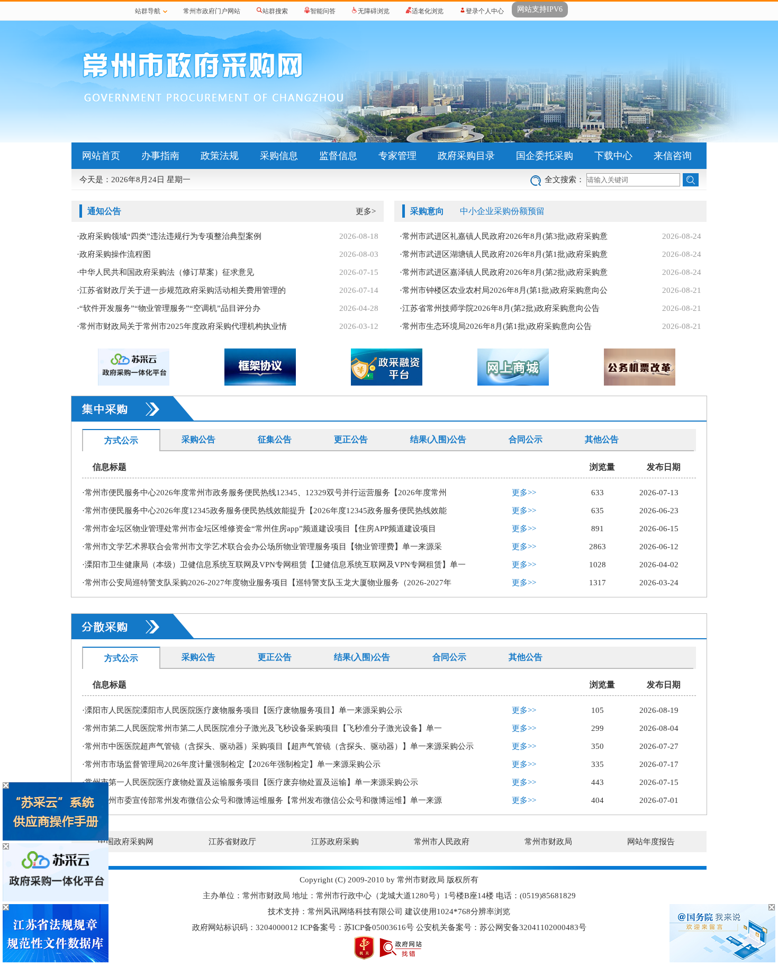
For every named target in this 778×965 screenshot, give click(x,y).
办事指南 (160, 155)
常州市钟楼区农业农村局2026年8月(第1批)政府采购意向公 (505, 290)
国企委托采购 (544, 155)
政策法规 (220, 155)
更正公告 (351, 439)
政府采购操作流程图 (115, 254)
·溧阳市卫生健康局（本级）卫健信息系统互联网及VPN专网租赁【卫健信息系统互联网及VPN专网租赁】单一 (274, 564)
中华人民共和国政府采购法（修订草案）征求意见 (166, 272)
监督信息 (338, 155)
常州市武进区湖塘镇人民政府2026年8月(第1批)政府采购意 (505, 254)
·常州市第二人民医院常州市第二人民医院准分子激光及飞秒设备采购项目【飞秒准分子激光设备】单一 (262, 728)
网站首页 (101, 155)
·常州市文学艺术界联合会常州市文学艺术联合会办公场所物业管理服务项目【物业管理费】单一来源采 (262, 546)
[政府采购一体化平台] (55, 899)
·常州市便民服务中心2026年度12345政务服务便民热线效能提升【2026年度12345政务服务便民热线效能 (264, 510)
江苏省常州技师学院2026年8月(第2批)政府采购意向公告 (501, 308)
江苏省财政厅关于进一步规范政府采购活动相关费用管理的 (182, 290)
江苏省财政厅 (232, 841)
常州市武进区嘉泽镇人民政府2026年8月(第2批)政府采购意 (505, 272)
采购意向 (427, 211)
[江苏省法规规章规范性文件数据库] (55, 959)
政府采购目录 (466, 155)
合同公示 (525, 439)
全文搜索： (564, 179)
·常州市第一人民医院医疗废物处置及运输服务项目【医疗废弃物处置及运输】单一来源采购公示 (250, 782)
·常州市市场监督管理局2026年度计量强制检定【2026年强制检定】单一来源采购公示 (231, 764)
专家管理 (397, 155)
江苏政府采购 (335, 841)
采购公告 (198, 439)
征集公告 (275, 439)
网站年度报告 (651, 841)
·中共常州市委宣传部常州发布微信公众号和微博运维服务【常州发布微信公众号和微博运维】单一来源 (262, 800)
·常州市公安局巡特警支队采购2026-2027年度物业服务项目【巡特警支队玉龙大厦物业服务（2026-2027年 (266, 582)
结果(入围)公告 (438, 439)
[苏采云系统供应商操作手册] (55, 838)
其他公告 (602, 439)
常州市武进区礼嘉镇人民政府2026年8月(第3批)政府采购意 (505, 236)
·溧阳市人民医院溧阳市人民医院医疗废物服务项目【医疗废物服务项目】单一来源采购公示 (242, 710)
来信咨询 (673, 155)
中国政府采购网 (125, 841)
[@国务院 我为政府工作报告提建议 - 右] (722, 959)
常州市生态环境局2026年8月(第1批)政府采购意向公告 (497, 326)
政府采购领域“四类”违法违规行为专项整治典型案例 (170, 236)
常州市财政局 (548, 841)
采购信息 (279, 155)
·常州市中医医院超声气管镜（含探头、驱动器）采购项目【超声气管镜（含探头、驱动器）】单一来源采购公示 (278, 746)
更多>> (524, 492)
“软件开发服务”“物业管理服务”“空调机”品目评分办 (169, 308)
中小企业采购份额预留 (502, 211)
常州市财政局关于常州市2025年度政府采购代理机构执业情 (183, 326)
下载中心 (613, 155)
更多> (366, 211)
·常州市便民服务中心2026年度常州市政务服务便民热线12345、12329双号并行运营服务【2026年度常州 (264, 492)
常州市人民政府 (441, 841)
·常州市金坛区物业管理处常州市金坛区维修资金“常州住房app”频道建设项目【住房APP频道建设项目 (259, 528)
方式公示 (121, 440)
